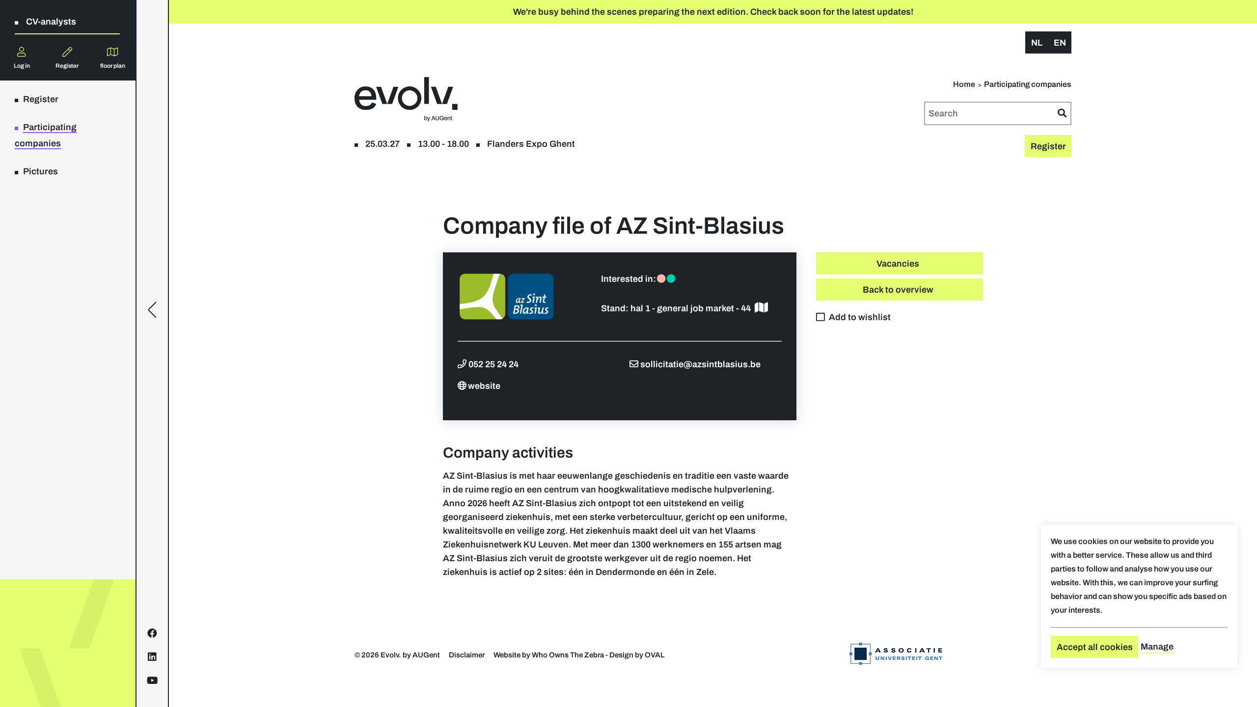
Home (964, 84)
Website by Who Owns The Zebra (548, 655)
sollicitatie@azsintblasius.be (700, 364)
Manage (1157, 647)
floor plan (112, 65)
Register (67, 65)
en (1060, 43)
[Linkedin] (152, 657)
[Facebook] (152, 633)
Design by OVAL (637, 655)
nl (1036, 43)
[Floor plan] (761, 308)
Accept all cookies (1095, 647)
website (484, 386)
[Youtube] (152, 680)
